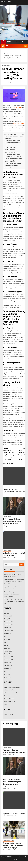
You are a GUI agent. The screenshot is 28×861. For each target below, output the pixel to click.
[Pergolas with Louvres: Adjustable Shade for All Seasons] (14, 476)
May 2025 (6, 642)
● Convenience (11, 145)
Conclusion (8, 167)
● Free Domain (11, 151)
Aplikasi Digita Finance (10, 690)
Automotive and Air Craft (10, 693)
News (5, 704)
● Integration (11, 149)
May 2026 (6, 613)
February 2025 (8, 651)
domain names (18, 107)
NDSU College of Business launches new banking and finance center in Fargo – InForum (14, 582)
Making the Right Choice (11, 165)
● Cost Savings (11, 147)
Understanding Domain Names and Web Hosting (14, 137)
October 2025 (7, 627)
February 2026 (8, 616)
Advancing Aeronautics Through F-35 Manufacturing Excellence (21, 454)
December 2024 (8, 657)
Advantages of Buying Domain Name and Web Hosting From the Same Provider (13, 142)
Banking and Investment (10, 696)
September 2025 (8, 630)
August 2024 (7, 668)
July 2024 (6, 671)
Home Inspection (8, 714)
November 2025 (8, 625)
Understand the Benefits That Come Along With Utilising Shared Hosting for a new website (8, 454)
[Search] (23, 46)
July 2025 (6, 636)
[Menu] (6, 46)
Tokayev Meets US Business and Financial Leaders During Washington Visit (14, 601)
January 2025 (7, 654)
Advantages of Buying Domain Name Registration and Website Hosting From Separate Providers (13, 156)
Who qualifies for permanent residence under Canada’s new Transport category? (12, 594)
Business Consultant (9, 701)
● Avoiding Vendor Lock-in (14, 163)
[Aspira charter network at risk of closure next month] (14, 540)
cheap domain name (18, 123)
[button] (6, 46)
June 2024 (7, 674)
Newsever (22, 857)
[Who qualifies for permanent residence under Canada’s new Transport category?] (14, 830)
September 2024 (8, 665)
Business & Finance (6, 65)
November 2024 (8, 660)
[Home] (3, 46)
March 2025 (7, 648)
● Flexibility (10, 160)
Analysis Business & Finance (12, 687)
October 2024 (7, 663)
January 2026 (7, 619)
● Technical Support (12, 152)
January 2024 (7, 677)
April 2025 (6, 645)
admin (5, 82)
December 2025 (8, 622)
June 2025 (7, 639)
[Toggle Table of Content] (22, 134)
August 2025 (7, 633)
